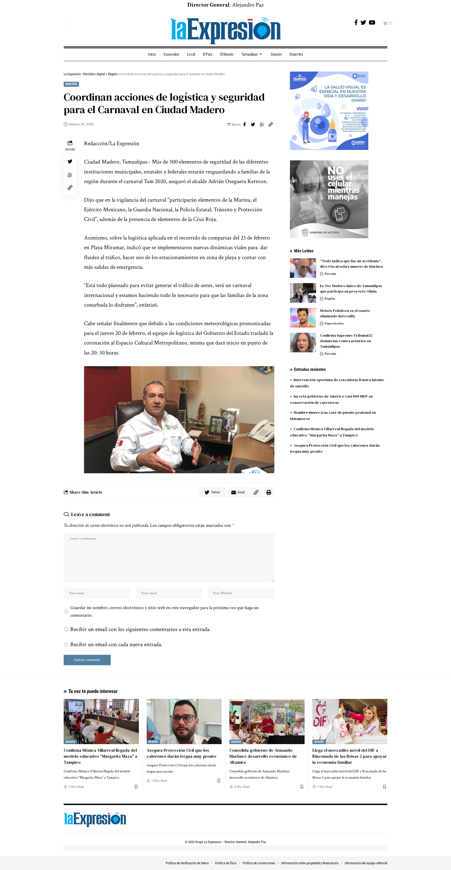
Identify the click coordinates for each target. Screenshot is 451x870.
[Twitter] (363, 22)
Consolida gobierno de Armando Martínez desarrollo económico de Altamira (263, 756)
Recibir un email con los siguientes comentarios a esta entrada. (140, 629)
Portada (330, 274)
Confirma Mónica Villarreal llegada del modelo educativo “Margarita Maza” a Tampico (100, 756)
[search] (62, 23)
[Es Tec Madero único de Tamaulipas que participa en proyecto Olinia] (303, 293)
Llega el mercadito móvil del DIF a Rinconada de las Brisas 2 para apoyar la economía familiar (349, 756)
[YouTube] (372, 22)
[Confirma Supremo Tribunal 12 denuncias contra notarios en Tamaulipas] (303, 342)
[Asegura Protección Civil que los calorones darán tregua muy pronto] (184, 721)
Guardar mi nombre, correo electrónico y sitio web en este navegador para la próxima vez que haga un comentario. (164, 611)
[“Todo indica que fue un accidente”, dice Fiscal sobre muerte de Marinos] (303, 268)
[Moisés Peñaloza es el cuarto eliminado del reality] (303, 318)
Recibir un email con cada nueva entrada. (116, 644)
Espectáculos (334, 323)
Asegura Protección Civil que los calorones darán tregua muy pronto (181, 753)
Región (71, 84)
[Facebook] (356, 22)
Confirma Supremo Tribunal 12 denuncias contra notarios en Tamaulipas (346, 341)
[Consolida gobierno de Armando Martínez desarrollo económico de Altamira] (267, 721)
